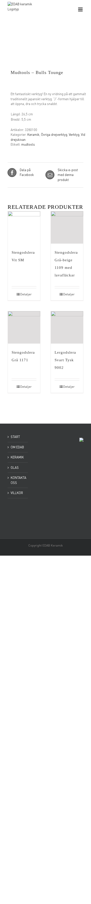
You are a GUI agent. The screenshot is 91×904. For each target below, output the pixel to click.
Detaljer (26, 294)
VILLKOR (17, 493)
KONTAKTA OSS (18, 480)
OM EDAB (17, 447)
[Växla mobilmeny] (80, 9)
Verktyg (74, 135)
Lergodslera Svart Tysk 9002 (65, 360)
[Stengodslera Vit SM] (24, 227)
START (15, 437)
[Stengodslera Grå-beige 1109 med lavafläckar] (67, 227)
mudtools (28, 144)
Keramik (33, 135)
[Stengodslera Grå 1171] (24, 327)
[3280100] (45, 54)
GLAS (15, 468)
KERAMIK (17, 457)
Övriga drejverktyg (54, 135)
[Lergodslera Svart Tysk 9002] (67, 327)
